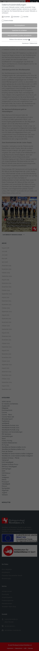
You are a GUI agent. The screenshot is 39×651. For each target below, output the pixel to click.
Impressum (25, 43)
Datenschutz (33, 43)
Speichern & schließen (19, 30)
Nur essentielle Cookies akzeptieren (19, 35)
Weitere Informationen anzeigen (18, 39)
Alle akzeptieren (19, 25)
